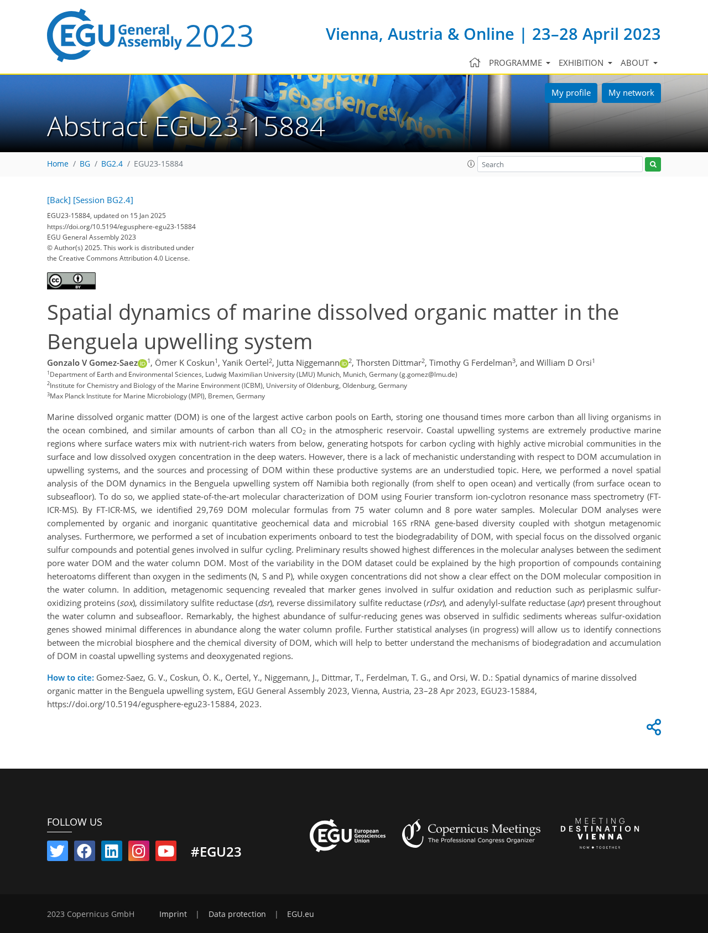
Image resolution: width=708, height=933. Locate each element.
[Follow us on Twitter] (57, 853)
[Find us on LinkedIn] (111, 853)
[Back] (59, 199)
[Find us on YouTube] (165, 853)
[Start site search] (653, 164)
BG (85, 164)
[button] (471, 164)
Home (58, 164)
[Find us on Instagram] (138, 853)
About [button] (636, 62)
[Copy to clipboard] (652, 729)
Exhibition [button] (582, 62)
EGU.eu (300, 914)
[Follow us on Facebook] (84, 853)
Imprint (173, 914)
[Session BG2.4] (103, 199)
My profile (571, 92)
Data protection (237, 914)
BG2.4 (112, 164)
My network (631, 92)
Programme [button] (516, 62)
